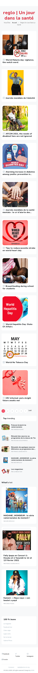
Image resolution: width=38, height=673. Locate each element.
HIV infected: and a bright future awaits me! (17, 399)
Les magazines (17, 469)
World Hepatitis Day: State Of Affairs (17, 325)
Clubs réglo (7, 630)
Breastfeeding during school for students (18, 287)
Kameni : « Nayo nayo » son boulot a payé (17, 599)
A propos (11, 667)
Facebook (6, 654)
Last (30, 410)
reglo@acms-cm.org (23, 667)
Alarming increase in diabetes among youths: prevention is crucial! (19, 174)
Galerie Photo (8, 641)
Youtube (5, 659)
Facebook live (8, 627)
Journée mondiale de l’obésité (20, 98)
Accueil (14, 22)
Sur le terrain (7, 637)
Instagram (30, 656)
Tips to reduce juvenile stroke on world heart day (19, 249)
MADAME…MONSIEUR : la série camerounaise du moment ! (23, 459)
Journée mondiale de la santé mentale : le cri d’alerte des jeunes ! (18, 212)
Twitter (17, 656)
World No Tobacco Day (17, 362)
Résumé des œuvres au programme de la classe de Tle (23, 437)
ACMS (32, 670)
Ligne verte (7, 634)
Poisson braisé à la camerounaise (18, 426)
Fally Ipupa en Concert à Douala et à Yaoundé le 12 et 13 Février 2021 (18, 558)
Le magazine (7, 624)
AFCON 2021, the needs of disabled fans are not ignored (17, 134)
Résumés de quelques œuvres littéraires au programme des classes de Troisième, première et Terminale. (23, 450)
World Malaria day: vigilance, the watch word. (18, 61)
